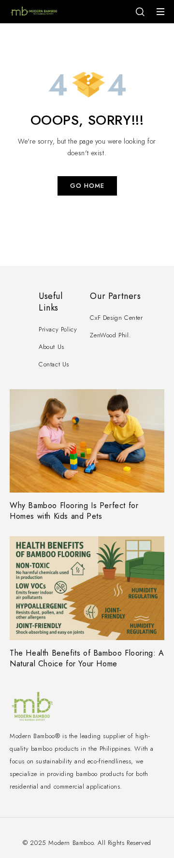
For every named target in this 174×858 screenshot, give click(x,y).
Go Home (87, 185)
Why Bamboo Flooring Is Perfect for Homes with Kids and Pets (74, 511)
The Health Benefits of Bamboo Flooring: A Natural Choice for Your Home (87, 658)
